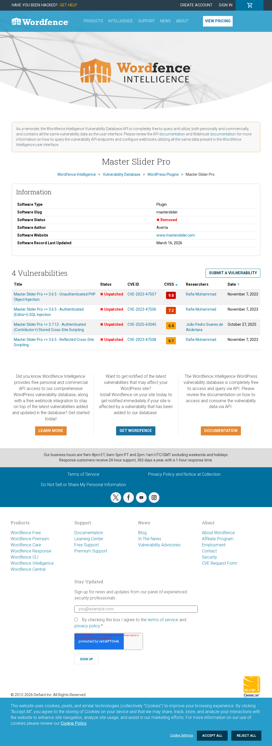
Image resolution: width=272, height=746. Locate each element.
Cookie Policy (74, 723)
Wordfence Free (26, 532)
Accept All (212, 736)
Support (146, 21)
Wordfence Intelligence (32, 563)
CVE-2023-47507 (142, 294)
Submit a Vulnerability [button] (233, 273)
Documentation (88, 532)
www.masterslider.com (175, 235)
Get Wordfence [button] (136, 430)
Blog (142, 532)
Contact (209, 551)
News (165, 21)
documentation (172, 134)
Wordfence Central (28, 569)
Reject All (246, 736)
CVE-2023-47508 (142, 339)
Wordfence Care (26, 544)
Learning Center (88, 538)
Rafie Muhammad (201, 294)
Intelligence (120, 21)
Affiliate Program (217, 538)
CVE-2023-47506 (142, 309)
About (182, 21)
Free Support (86, 544)
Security (209, 557)
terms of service (163, 619)
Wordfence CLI (25, 557)
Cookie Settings (181, 735)
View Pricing (218, 21)
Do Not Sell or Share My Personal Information (83, 484)
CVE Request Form (219, 563)
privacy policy (87, 625)
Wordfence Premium (30, 538)
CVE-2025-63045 (142, 324)
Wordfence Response (31, 551)
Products (93, 21)
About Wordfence (218, 532)
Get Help (68, 5)
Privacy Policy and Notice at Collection (184, 474)
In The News (149, 538)
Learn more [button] (51, 430)
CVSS (169, 284)
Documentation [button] (220, 430)
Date (232, 284)
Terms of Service (83, 474)
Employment (214, 544)
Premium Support (90, 551)
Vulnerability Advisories (159, 544)
